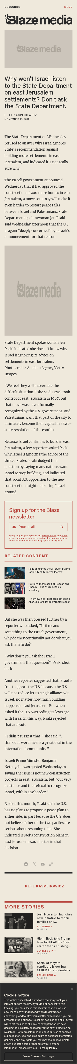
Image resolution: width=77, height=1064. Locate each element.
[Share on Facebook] (26, 864)
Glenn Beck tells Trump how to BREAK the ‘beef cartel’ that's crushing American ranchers (53, 942)
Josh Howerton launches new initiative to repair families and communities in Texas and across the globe (54, 918)
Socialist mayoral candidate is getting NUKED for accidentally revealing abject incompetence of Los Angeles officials (53, 967)
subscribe (13, 7)
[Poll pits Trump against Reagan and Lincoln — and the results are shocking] (15, 588)
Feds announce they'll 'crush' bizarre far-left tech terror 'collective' (49, 571)
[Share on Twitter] (34, 864)
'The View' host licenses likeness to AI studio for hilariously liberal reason (49, 601)
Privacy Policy (49, 536)
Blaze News (44, 927)
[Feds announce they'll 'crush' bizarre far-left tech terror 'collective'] (15, 573)
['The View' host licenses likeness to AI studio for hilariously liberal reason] (15, 603)
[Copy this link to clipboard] (51, 864)
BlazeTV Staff (46, 951)
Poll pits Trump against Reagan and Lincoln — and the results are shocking (49, 587)
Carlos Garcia (46, 975)
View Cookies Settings (38, 1056)
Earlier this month (20, 804)
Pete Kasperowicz (21, 115)
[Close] (72, 989)
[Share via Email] (43, 864)
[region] (38, 1023)
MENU (68, 7)
